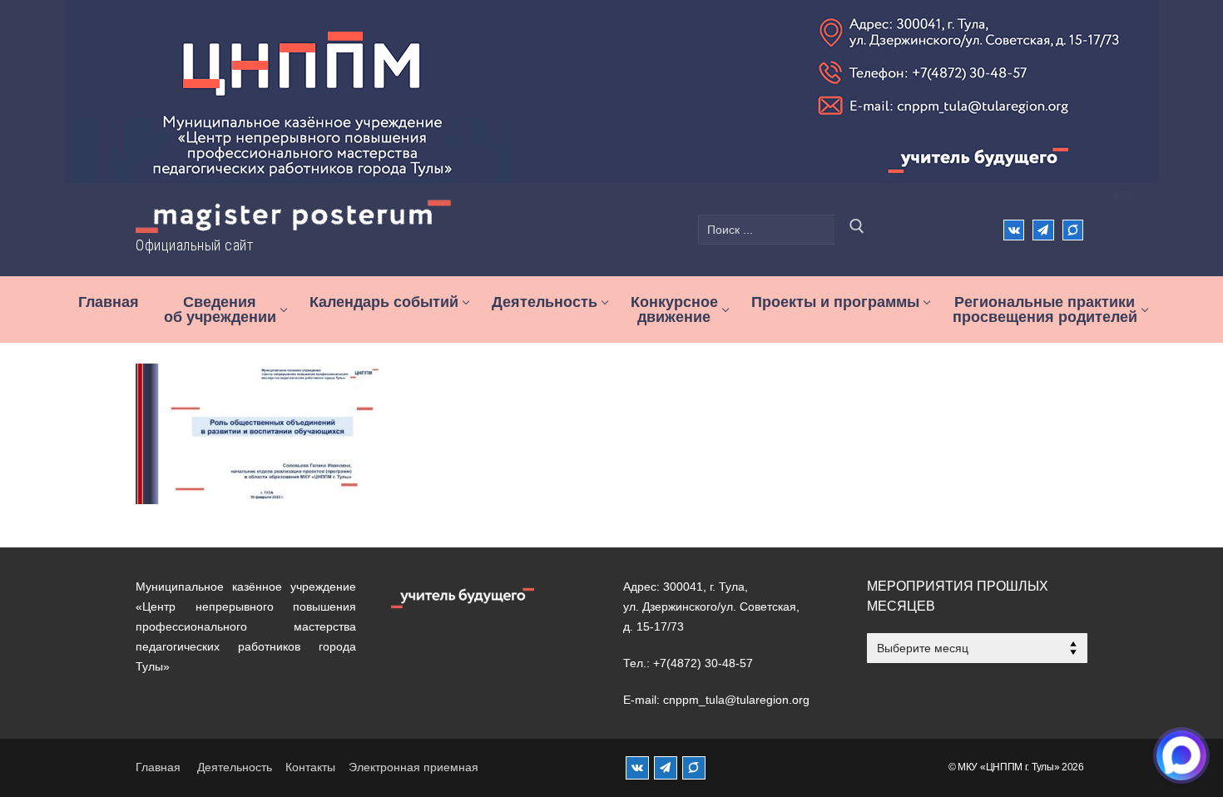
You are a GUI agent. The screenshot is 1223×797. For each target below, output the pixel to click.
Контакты (310, 767)
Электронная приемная (413, 767)
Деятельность (234, 767)
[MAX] (694, 768)
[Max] (1072, 230)
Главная (158, 767)
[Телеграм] (1042, 230)
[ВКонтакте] (1013, 230)
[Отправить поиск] (856, 230)
